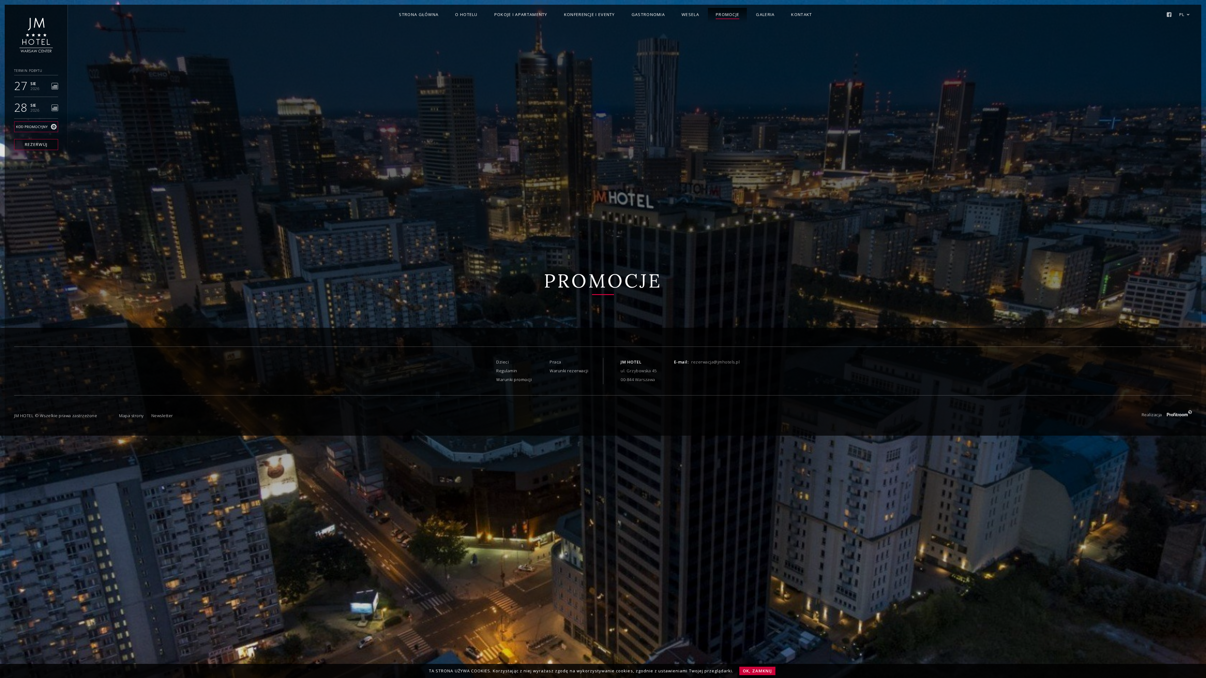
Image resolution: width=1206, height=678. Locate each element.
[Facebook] (1169, 15)
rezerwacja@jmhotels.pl (715, 362)
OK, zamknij (757, 671)
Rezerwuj (36, 144)
